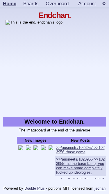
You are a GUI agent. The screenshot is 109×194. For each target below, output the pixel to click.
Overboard (57, 3)
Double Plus (34, 188)
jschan (100, 188)
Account (87, 3)
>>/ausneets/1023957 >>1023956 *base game (80, 149)
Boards (31, 3)
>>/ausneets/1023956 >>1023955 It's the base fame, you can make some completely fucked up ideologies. (80, 166)
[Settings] (104, 4)
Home (9, 3)
